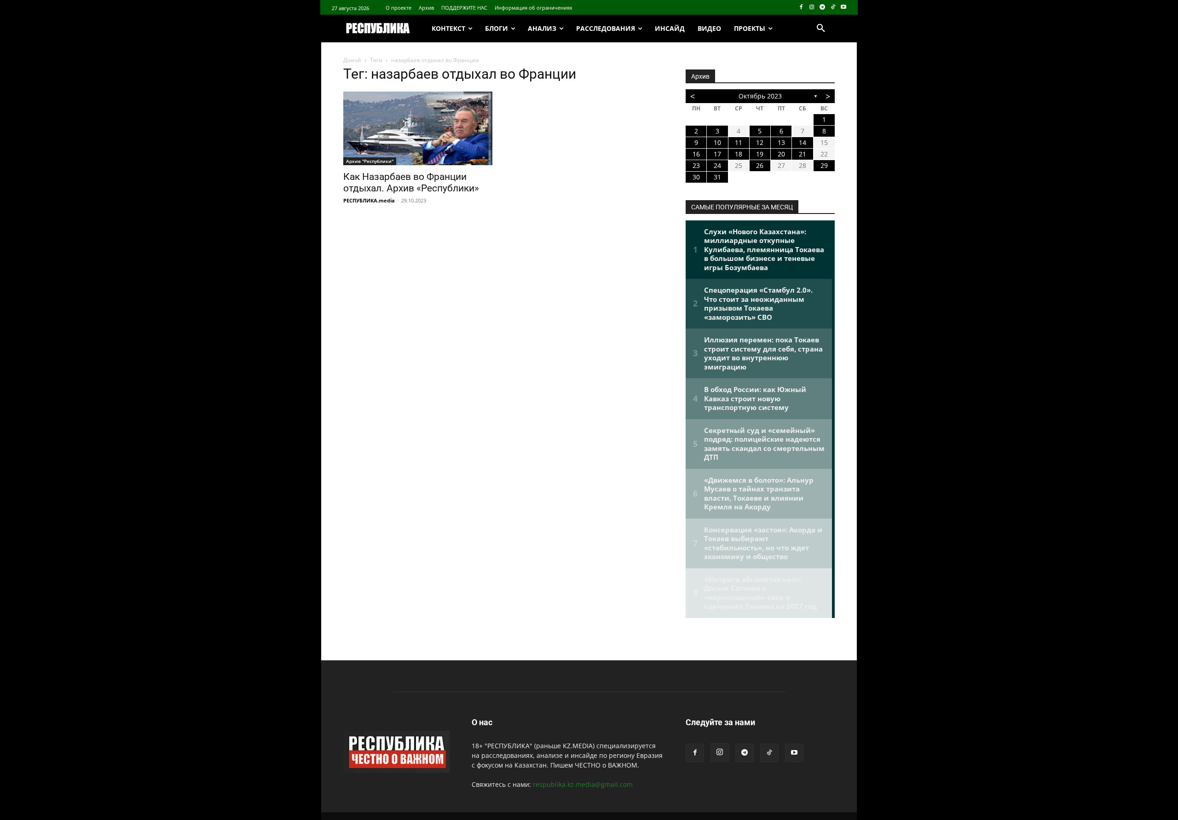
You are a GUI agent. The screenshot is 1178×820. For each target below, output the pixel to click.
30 (696, 177)
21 (802, 154)
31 (717, 177)
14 (802, 142)
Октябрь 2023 (760, 96)
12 (759, 142)
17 (717, 154)
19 (759, 154)
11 (738, 142)
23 (696, 165)
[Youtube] (843, 7)
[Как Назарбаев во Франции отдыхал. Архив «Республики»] (417, 128)
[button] (821, 28)
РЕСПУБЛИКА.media (369, 200)
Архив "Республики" (369, 161)
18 (738, 154)
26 (759, 165)
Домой (352, 60)
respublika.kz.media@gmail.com (583, 784)
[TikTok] (832, 7)
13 (781, 142)
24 (717, 165)
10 (717, 142)
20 (781, 154)
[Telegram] (822, 7)
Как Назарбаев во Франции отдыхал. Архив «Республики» (411, 182)
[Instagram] (812, 7)
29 (824, 165)
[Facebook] (801, 7)
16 (696, 154)
